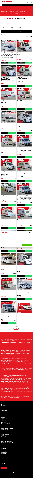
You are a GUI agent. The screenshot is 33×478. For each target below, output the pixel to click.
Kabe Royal (4, 363)
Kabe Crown (28, 378)
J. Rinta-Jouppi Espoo (4, 422)
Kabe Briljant (4, 374)
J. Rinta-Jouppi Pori (3, 436)
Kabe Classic (2, 27)
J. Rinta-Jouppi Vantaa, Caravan (5, 446)
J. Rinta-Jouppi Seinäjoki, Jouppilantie (6, 441)
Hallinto (2, 404)
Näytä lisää (16, 326)
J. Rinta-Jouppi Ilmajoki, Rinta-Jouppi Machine (7, 428)
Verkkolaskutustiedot (4, 410)
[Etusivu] (7, 2)
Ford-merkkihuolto (3, 453)
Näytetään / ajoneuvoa (16, 328)
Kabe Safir (13, 379)
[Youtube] (4, 463)
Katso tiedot (4, 62)
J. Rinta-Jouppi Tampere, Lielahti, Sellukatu (7, 443)
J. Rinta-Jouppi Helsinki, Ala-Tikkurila (6, 423)
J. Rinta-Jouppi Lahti (4, 433)
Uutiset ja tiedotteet (4, 413)
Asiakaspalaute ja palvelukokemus (6, 406)
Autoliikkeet (3, 420)
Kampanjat (2, 412)
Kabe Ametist (9, 379)
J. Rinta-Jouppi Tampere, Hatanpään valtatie (7, 442)
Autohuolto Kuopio (3, 451)
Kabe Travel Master (21, 378)
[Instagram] (2, 463)
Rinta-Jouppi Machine (4, 418)
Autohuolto (3, 448)
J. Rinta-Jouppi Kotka (4, 430)
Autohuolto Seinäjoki (4, 452)
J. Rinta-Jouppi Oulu (4, 435)
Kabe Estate (23, 379)
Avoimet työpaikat (3, 405)
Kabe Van (3, 368)
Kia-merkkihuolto (3, 454)
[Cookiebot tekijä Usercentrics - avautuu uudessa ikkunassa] (28, 232)
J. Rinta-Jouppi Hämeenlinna (5, 427)
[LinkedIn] (3, 463)
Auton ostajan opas (3, 416)
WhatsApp (12, 62)
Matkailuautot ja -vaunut (4, 8)
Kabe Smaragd (19, 27)
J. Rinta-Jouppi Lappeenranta (5, 434)
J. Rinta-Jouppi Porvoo (4, 437)
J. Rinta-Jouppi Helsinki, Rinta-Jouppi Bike (7, 424)
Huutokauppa (3, 417)
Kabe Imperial (11, 27)
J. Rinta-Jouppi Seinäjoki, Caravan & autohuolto (8, 440)
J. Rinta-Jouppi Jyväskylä (4, 429)
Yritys (2, 402)
